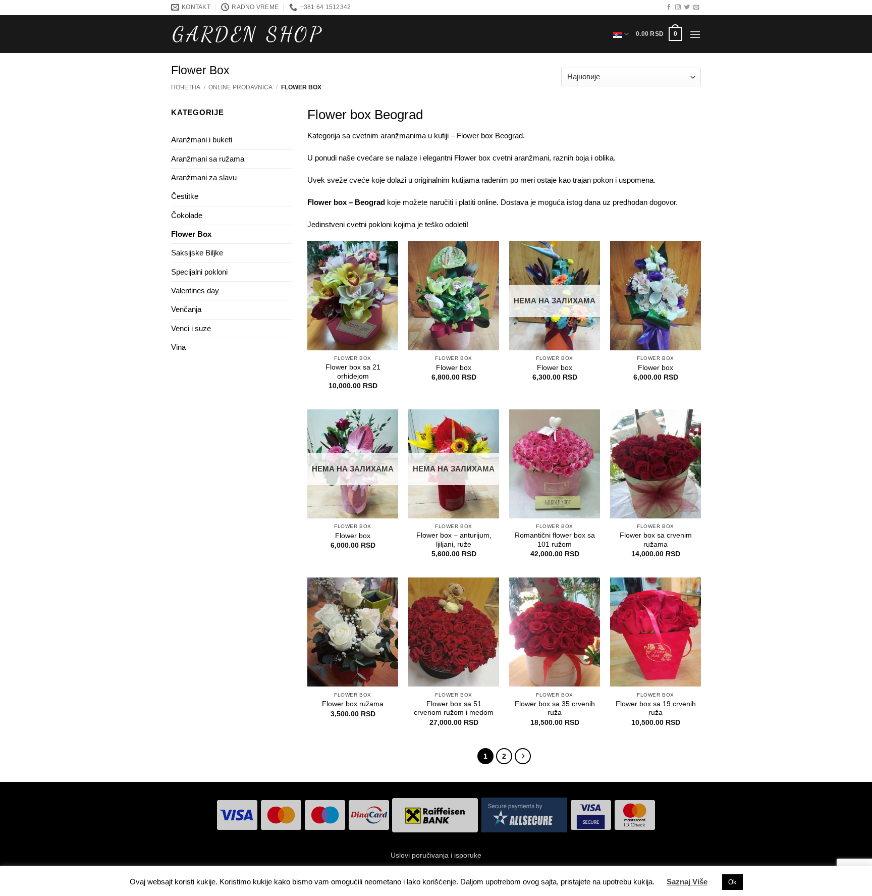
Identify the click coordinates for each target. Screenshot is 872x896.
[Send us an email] (696, 8)
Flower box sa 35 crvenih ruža (555, 708)
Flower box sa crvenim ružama (656, 540)
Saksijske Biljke (197, 252)
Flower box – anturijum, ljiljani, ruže (454, 540)
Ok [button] (732, 882)
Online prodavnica (240, 87)
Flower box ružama (353, 704)
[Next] (523, 756)
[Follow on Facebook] (669, 8)
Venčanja (186, 309)
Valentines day (195, 290)
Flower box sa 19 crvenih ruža (656, 708)
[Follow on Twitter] (687, 8)
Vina (178, 347)
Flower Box (191, 234)
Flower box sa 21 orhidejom (352, 371)
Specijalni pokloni (199, 272)
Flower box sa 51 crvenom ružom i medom (454, 708)
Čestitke (184, 196)
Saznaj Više (687, 881)
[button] (659, 33)
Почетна (185, 87)
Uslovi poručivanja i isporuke (436, 855)
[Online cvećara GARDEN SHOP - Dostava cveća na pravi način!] (247, 34)
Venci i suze (191, 328)
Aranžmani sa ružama (207, 158)
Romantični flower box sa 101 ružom (555, 540)
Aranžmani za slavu (204, 177)
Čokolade (186, 215)
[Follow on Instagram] (678, 8)
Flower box (453, 368)
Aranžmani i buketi (201, 139)
